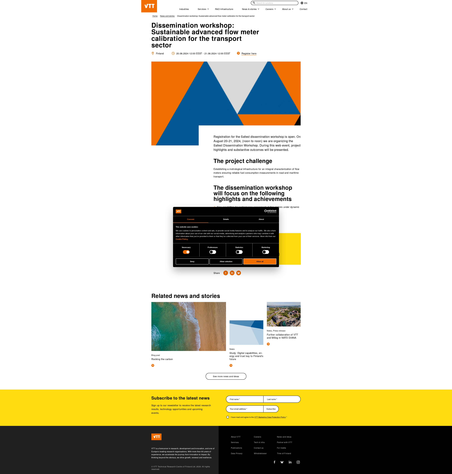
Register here (249, 53)
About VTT (236, 436)
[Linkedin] (232, 273)
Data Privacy (236, 453)
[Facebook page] (274, 462)
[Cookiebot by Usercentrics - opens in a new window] (266, 211)
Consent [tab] (190, 219)
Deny (192, 261)
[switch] (212, 252)
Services (202, 8)
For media (281, 447)
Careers (269, 8)
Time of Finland (284, 453)
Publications (236, 447)
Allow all (259, 261)
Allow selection (226, 261)
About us (286, 8)
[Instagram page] (298, 462)
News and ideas (284, 436)
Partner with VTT (284, 442)
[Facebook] (225, 273)
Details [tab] (226, 219)
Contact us (259, 447)
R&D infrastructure (224, 8)
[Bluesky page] (282, 462)
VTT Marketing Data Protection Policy (270, 417)
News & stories (249, 8)
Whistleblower (260, 453)
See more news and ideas (226, 376)
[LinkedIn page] (290, 462)
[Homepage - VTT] (149, 6)
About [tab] (261, 219)
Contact (303, 8)
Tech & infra (259, 442)
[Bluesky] (238, 273)
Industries (184, 8)
